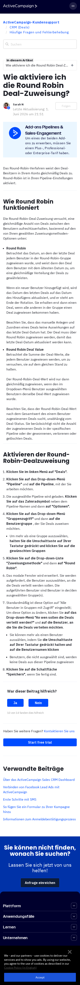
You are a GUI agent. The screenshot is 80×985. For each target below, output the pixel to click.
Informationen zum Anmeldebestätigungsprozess (39, 819)
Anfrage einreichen (40, 883)
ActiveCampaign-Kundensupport (31, 22)
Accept (40, 977)
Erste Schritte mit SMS (19, 799)
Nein (38, 703)
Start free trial (40, 742)
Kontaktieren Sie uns (59, 731)
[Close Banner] (70, 952)
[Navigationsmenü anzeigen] (73, 6)
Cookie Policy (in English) (20, 968)
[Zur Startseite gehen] (20, 6)
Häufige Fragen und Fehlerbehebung (39, 32)
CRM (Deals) (20, 27)
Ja (15, 703)
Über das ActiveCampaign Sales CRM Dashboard (39, 780)
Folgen (66, 106)
